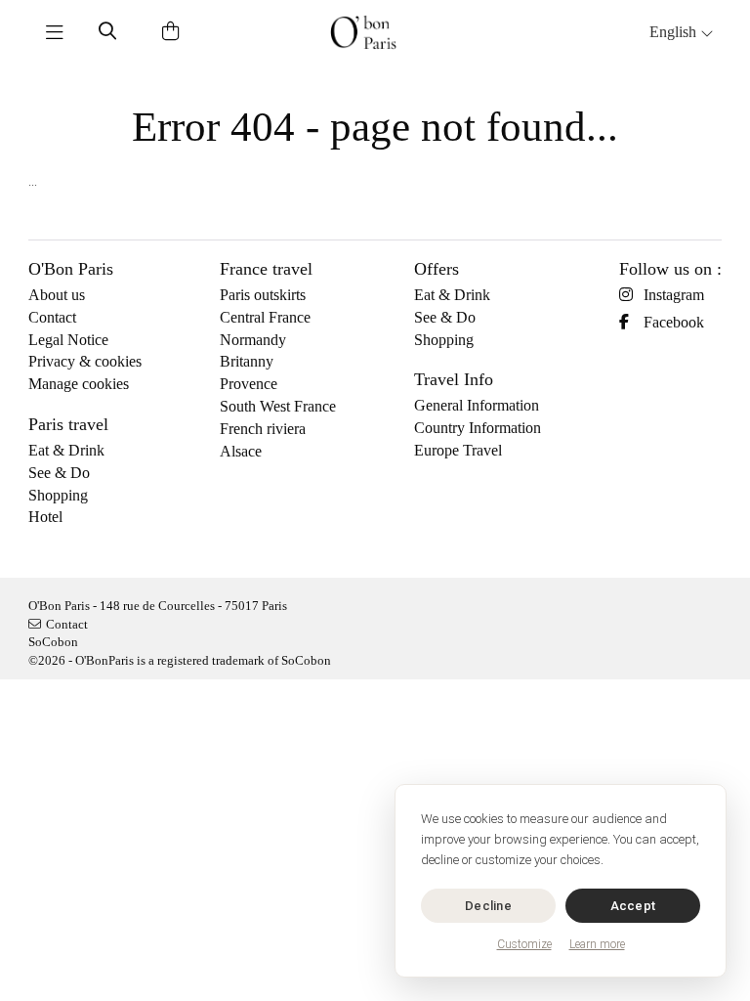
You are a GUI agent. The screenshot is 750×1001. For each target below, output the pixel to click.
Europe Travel (458, 450)
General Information (476, 405)
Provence (248, 383)
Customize (524, 944)
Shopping (58, 495)
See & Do (59, 472)
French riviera (263, 428)
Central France (265, 317)
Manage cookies (78, 383)
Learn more (597, 944)
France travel (266, 269)
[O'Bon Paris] (362, 32)
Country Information (477, 427)
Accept (633, 905)
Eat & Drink (66, 450)
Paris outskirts (263, 294)
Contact (52, 317)
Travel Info (453, 379)
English (674, 31)
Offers (436, 269)
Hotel (45, 516)
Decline (488, 905)
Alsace (241, 451)
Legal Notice (68, 339)
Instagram (674, 294)
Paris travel (68, 424)
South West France (278, 406)
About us (56, 294)
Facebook (674, 322)
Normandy (253, 339)
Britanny (246, 361)
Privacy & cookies (85, 361)
